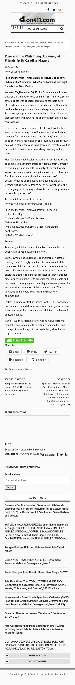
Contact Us (26, 3)
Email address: (12, 474)
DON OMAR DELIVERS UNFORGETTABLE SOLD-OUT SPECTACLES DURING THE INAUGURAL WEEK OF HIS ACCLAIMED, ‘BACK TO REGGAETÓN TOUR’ (35, 645)
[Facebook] (48, 9)
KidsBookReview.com (35, 320)
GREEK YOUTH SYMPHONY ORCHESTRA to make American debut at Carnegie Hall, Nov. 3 (33, 561)
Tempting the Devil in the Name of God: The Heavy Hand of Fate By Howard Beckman (18, 388)
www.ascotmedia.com (17, 71)
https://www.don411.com (28, 453)
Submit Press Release (47, 3)
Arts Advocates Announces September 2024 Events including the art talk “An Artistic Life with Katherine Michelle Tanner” (34, 629)
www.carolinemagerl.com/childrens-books (28, 203)
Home (20, 42)
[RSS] (60, 9)
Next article (62, 379)
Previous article (15, 379)
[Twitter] (54, 9)
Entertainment (16, 369)
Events (28, 369)
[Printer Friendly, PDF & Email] (19, 340)
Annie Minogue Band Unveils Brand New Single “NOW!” (36, 572)
